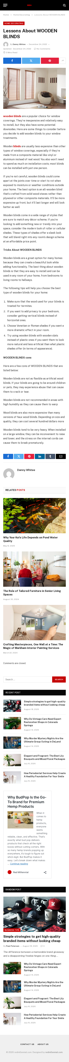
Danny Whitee (19, 44)
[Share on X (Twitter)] (31, 61)
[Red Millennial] (35, 5)
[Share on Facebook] (12, 61)
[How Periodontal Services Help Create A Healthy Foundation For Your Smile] (12, 777)
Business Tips (12, 930)
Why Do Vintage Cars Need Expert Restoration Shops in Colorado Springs (42, 722)
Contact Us (27, 1044)
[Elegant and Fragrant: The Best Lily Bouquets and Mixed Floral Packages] (12, 760)
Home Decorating (13, 23)
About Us (43, 1044)
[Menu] (5, 5)
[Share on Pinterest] (50, 61)
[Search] (64, 5)
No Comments (43, 49)
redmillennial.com (54, 1052)
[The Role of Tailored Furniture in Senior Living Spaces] (34, 569)
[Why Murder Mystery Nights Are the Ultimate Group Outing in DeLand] (12, 743)
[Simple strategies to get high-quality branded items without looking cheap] (12, 706)
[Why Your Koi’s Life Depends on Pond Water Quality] (34, 515)
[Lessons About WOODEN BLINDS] (34, 88)
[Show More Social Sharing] (63, 61)
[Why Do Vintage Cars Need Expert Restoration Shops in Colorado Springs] (12, 723)
